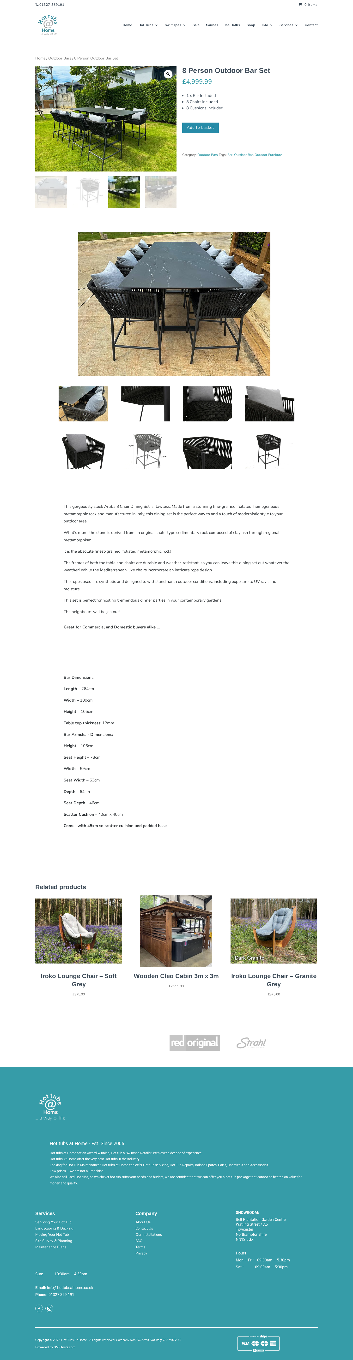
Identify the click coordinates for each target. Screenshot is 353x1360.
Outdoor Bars (59, 58)
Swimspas (173, 25)
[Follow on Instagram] (49, 1308)
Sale (196, 25)
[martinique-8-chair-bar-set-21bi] (83, 420)
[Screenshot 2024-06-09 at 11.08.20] (207, 468)
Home (127, 25)
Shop (251, 25)
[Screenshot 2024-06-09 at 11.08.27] (145, 468)
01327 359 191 (61, 1294)
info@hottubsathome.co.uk (70, 1287)
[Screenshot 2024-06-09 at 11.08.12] (269, 468)
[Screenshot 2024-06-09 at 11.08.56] (145, 420)
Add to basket (200, 127)
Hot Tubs (146, 25)
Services (286, 25)
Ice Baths (232, 25)
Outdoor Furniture (268, 155)
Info (265, 25)
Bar (229, 155)
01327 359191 (51, 4)
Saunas (212, 25)
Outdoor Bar (243, 155)
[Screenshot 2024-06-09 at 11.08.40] (269, 420)
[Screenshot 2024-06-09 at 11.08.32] (83, 468)
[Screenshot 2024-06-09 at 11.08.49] (207, 420)
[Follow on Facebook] (39, 1308)
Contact (311, 25)
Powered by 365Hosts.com (55, 1347)
